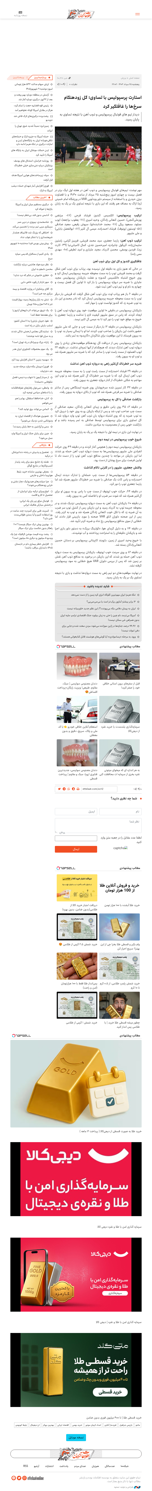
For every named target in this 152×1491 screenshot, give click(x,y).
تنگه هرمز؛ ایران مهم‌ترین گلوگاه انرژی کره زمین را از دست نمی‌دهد (103, 595)
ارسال (76, 849)
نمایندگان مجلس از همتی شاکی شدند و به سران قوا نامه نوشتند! (32, 333)
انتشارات (49, 1466)
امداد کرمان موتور (93, 1425)
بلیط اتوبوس (21, 1425)
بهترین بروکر (48, 1425)
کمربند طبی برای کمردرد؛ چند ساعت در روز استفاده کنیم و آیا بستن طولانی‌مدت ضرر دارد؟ (31, 514)
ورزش (123, 78)
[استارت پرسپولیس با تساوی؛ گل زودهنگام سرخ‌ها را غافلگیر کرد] (98, 155)
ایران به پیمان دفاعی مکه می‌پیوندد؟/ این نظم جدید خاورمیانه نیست (101, 608)
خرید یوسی (77, 1425)
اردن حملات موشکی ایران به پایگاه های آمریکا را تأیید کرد (32, 152)
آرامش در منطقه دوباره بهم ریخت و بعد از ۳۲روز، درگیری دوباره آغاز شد (33, 97)
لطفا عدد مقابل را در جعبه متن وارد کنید (121, 840)
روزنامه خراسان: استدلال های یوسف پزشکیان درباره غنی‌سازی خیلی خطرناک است (33, 165)
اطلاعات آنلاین (81, 14)
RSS (25, 1466)
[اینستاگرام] (24, 1478)
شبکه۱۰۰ (125, 1466)
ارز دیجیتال (35, 1425)
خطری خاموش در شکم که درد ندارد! (31, 275)
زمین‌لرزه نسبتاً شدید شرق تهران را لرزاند (34, 128)
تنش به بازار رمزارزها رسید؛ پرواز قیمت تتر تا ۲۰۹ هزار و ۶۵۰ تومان (32, 301)
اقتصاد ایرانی (63, 1425)
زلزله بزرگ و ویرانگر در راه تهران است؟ (30, 342)
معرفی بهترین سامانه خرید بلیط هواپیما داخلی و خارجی (35, 473)
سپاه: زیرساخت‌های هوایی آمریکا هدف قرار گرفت (32, 177)
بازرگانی (42, 445)
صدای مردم (80, 1466)
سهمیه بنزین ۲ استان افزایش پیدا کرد (30, 360)
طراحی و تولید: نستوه (124, 1487)
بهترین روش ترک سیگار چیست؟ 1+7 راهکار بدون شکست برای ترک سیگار (33, 526)
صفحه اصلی (134, 78)
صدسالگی (110, 1466)
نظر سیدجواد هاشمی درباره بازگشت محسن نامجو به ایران (33, 266)
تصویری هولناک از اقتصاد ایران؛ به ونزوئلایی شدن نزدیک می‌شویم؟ (34, 418)
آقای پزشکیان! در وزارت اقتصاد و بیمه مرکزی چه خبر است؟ (33, 291)
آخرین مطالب (39, 197)
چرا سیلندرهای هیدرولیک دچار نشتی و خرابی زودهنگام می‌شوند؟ (32, 483)
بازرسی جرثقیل (126, 1425)
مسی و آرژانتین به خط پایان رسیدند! (31, 427)
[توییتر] (19, 1478)
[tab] (42, 77)
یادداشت (64, 1466)
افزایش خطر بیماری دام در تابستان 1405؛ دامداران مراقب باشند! (34, 546)
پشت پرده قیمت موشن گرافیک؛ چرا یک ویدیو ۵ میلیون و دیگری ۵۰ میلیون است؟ (31, 536)
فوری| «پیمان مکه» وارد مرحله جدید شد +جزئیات (33, 368)
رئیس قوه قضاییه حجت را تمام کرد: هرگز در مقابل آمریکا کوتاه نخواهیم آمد (33, 107)
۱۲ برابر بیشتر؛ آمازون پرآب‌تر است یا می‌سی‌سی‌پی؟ (111, 602)
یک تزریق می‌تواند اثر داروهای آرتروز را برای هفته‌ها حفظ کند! (33, 312)
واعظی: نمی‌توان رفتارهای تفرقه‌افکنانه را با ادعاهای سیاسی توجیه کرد (32, 390)
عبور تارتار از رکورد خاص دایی (35, 282)
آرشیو (36, 1466)
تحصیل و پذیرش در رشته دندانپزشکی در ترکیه (32, 454)
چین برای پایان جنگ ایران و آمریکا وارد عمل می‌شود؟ (32, 435)
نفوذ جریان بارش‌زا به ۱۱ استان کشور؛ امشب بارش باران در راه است (33, 323)
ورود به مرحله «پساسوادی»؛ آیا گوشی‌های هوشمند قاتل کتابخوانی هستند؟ (99, 637)
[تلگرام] (13, 1478)
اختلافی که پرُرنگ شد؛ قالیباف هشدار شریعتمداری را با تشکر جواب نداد (33, 235)
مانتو (138, 1425)
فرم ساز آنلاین (110, 1425)
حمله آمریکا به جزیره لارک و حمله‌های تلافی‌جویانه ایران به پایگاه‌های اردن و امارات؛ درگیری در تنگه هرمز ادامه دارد (32, 140)
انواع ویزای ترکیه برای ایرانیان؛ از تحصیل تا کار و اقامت (35, 493)
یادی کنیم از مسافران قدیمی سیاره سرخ (34, 256)
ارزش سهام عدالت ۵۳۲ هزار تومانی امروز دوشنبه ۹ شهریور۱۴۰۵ (34, 86)
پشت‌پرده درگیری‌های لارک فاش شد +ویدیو (33, 118)
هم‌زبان (95, 1466)
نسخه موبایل (76, 1437)
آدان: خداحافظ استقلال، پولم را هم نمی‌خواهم (34, 400)
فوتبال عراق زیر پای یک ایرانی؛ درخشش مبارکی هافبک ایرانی (36, 503)
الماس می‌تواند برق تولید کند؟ (33, 409)
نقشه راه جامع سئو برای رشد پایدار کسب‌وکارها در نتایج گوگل (34, 464)
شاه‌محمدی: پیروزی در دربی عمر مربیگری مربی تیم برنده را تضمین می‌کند (32, 224)
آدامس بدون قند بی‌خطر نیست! (33, 215)
